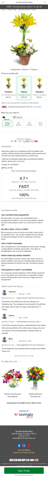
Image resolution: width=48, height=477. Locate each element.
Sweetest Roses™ (22, 298)
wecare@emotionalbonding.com (24, 438)
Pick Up (19, 117)
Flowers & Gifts (11, 10)
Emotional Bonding (24, 2)
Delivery (7, 118)
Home (3, 10)
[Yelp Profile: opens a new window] (28, 445)
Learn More (37, 107)
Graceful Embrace (22, 322)
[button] (43, 472)
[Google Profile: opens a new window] (24, 445)
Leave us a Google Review (24, 452)
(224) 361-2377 (24, 436)
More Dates (41, 124)
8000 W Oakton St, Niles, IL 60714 (24, 434)
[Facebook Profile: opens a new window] (19, 445)
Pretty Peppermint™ (23, 345)
